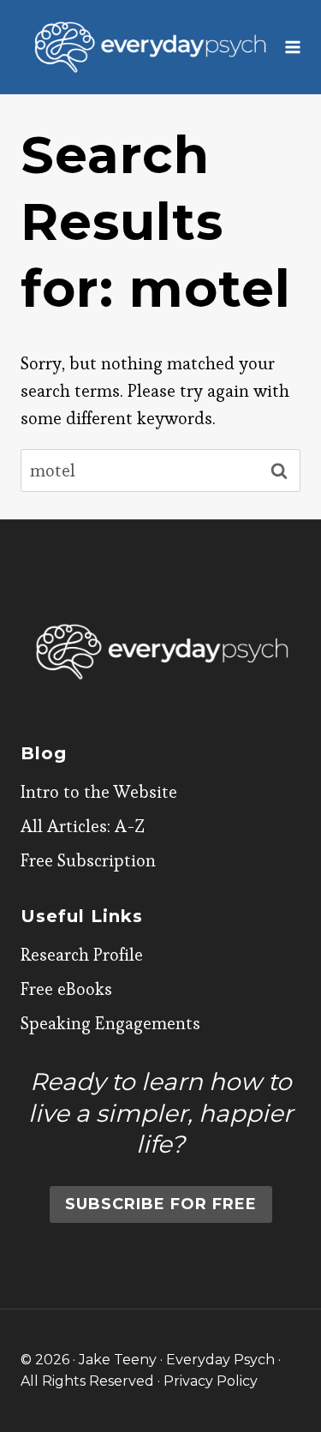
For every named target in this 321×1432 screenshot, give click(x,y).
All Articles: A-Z (83, 826)
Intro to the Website (99, 792)
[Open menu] (293, 46)
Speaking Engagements (110, 1023)
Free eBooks (66, 989)
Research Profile (82, 955)
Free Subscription (88, 860)
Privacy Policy (210, 1381)
